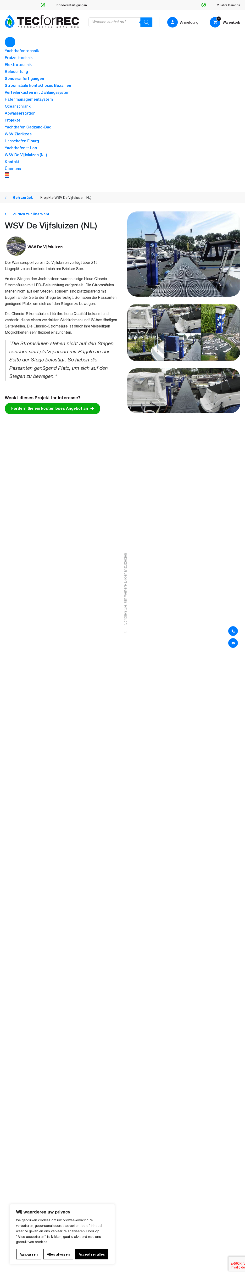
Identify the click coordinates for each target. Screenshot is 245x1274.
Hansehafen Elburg (22, 141)
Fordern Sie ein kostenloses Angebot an (49, 408)
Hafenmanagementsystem (29, 99)
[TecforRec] (42, 21)
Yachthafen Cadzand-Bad (28, 127)
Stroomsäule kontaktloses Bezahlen (38, 85)
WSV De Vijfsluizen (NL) (26, 154)
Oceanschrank (18, 106)
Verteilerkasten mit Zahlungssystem (38, 92)
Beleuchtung (16, 71)
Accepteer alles (92, 1254)
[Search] (146, 22)
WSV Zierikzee (18, 134)
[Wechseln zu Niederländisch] (122, 176)
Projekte (13, 120)
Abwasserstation (20, 113)
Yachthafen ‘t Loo (21, 147)
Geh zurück (22, 197)
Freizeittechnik (19, 57)
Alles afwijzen (58, 1254)
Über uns (13, 168)
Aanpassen (29, 1254)
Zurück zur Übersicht (31, 214)
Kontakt (12, 161)
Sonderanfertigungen (24, 78)
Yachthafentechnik (22, 50)
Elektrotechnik (18, 64)
